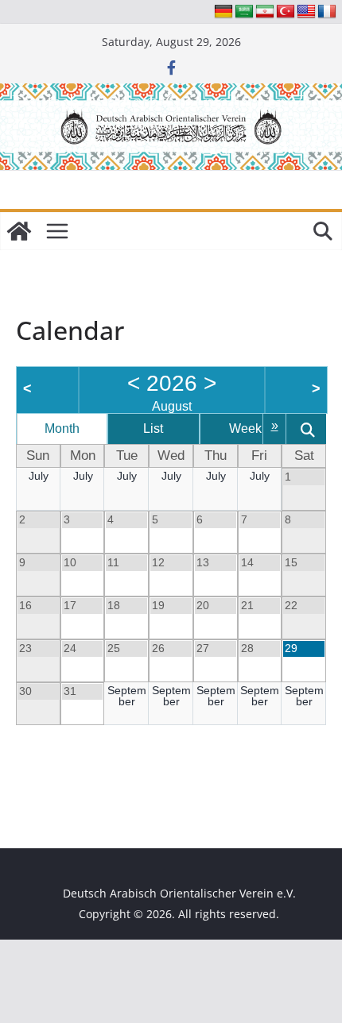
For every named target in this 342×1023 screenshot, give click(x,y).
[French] (326, 12)
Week (245, 428)
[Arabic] (244, 12)
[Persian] (264, 12)
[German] (223, 12)
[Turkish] (285, 12)
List (153, 428)
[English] (306, 12)
